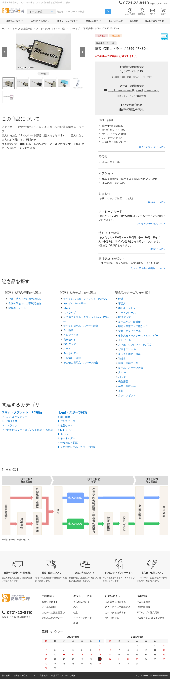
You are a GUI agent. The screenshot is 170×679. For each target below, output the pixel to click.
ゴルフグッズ (70, 334)
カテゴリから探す (39, 21)
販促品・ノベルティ (19, 307)
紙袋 (75, 623)
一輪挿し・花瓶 (72, 357)
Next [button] (82, 52)
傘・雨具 (68, 330)
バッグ (122, 377)
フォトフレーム (127, 312)
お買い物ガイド (50, 601)
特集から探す (92, 21)
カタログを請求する (115, 612)
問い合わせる (112, 617)
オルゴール (124, 340)
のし (75, 607)
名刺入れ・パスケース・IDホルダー (138, 335)
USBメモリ (69, 307)
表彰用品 (123, 381)
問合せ (152, 14)
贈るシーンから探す (66, 21)
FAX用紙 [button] (142, 596)
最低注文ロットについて (151, 147)
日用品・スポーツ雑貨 (130, 367)
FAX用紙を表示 (133, 109)
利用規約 (43, 675)
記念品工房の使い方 (52, 617)
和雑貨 (122, 358)
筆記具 (122, 303)
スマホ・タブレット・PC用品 (135, 344)
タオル (122, 372)
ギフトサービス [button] (82, 596)
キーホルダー (70, 353)
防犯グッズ (69, 344)
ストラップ (69, 312)
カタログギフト (127, 395)
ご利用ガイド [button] (50, 596)
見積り (163, 14)
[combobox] (80, 11)
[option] (43, 51)
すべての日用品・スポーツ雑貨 (80, 325)
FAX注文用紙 (143, 601)
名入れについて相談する (117, 607)
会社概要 (6, 675)
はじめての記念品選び (53, 612)
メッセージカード (82, 617)
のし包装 (134, 21)
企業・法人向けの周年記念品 (24, 298)
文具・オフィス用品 (129, 330)
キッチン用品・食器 (129, 354)
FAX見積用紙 (143, 607)
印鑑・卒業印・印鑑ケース (133, 326)
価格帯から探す (13, 21)
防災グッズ (124, 317)
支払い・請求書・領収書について (146, 268)
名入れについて (116, 21)
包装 (75, 612)
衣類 (120, 390)
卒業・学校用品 (127, 386)
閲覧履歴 (141, 14)
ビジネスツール (127, 349)
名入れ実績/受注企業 (154, 21)
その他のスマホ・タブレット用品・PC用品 (29, 429)
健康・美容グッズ (128, 363)
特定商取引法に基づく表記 (63, 675)
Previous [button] (4, 52)
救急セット (69, 339)
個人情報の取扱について (25, 675)
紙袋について (156, 249)
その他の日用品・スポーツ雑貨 (80, 362)
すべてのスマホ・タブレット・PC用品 (85, 298)
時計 (120, 298)
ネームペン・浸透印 (129, 321)
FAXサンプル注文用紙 (148, 612)
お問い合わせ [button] (113, 596)
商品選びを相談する (115, 601)
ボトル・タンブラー (129, 307)
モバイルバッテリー (74, 303)
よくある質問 (130, 14)
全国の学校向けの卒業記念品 (24, 303)
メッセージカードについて (150, 223)
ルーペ (67, 348)
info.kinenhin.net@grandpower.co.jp (133, 90)
